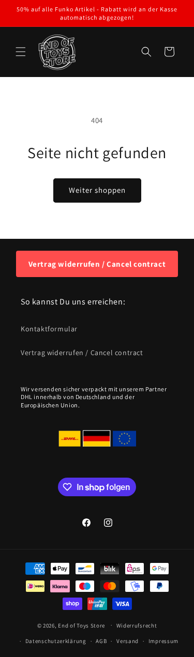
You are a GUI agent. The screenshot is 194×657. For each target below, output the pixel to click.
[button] (20, 51)
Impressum (163, 641)
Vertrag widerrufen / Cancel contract (97, 264)
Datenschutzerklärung (55, 641)
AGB (101, 641)
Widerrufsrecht (136, 625)
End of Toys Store (81, 625)
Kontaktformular (49, 328)
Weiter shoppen (97, 190)
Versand (127, 641)
